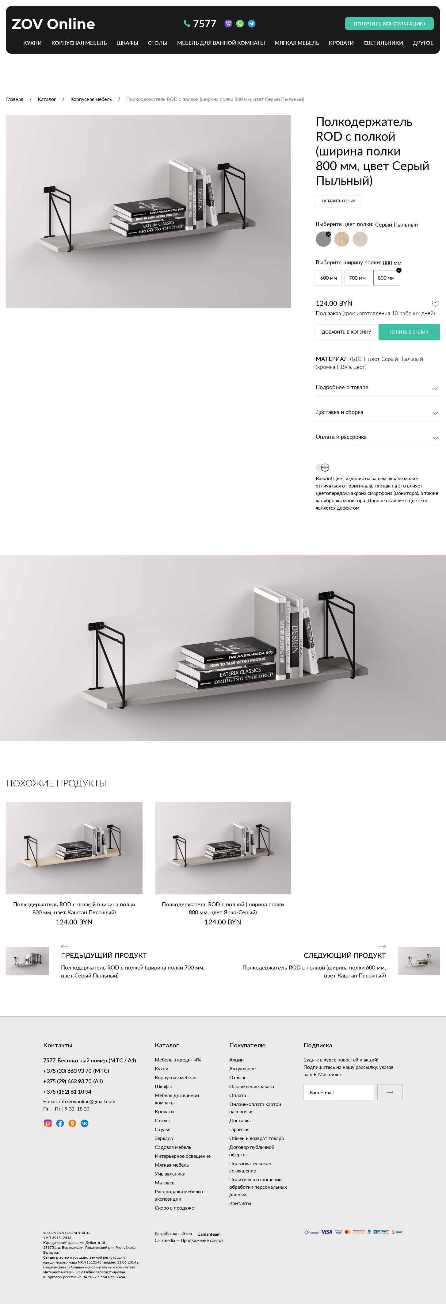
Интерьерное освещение (183, 1156)
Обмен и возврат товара (256, 1138)
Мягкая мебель (297, 42)
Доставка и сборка (339, 412)
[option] (148, 211)
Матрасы (165, 1182)
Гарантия (239, 1129)
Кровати (341, 42)
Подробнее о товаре (342, 387)
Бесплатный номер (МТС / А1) (89, 1061)
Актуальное (242, 1068)
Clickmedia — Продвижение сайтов (189, 1240)
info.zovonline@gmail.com (87, 1101)
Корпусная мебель (79, 42)
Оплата (237, 1095)
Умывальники (170, 1173)
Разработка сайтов (173, 1233)
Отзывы (238, 1077)
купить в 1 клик (409, 332)
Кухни (32, 42)
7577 (204, 23)
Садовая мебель (173, 1147)
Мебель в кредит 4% (178, 1059)
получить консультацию (389, 23)
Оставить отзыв (338, 201)
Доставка (240, 1120)
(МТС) (76, 1071)
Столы (157, 42)
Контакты (240, 1203)
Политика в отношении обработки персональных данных (258, 1186)
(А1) (73, 1081)
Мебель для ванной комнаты (221, 42)
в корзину (346, 332)
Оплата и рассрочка (341, 437)
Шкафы (127, 42)
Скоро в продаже (174, 1207)
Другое (423, 42)
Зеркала (164, 1138)
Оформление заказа (251, 1086)
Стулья (162, 1129)
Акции (236, 1059)
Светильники (383, 42)
